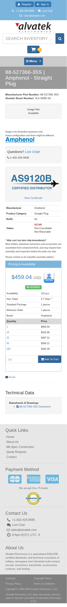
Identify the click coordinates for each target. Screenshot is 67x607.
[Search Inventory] (59, 38)
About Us (12, 441)
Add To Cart (51, 359)
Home (10, 436)
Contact (11, 456)
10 (7, 332)
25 (7, 337)
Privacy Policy (13, 583)
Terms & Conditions (44, 583)
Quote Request (16, 451)
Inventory (11, 578)
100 (8, 348)
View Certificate (33, 197)
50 (7, 343)
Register (27, 4)
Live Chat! (32, 152)
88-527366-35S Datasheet (35, 406)
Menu (33, 62)
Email (12, 377)
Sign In (45, 4)
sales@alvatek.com (34, 15)
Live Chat (48, 10)
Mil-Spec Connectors (20, 446)
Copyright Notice (43, 578)
